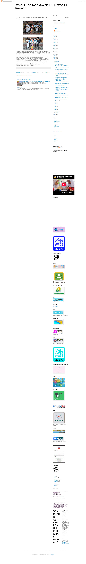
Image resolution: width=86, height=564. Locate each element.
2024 (55, 38)
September (57, 100)
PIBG (55, 125)
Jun (56, 105)
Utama (55, 136)
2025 (55, 36)
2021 (55, 42)
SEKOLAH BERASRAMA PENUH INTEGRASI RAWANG (56, 527)
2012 (55, 55)
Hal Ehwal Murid (57, 121)
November (57, 61)
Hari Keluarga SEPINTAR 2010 (60, 73)
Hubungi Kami (19, 87)
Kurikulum (55, 138)
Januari (56, 112)
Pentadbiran (56, 481)
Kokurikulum (56, 122)
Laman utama (33, 72)
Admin (56, 28)
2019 (55, 45)
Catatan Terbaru (19, 72)
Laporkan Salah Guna (57, 131)
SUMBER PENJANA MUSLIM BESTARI (24, 75)
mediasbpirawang (58, 31)
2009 (55, 114)
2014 (55, 52)
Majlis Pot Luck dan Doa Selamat (60, 93)
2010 (55, 58)
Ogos (56, 102)
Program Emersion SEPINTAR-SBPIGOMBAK (60, 80)
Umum (55, 127)
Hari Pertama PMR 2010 (59, 92)
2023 (55, 39)
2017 (55, 48)
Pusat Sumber (56, 126)
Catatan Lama (47, 72)
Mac (56, 109)
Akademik (55, 120)
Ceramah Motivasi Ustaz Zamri (60, 85)
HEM (55, 139)
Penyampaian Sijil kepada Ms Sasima (61, 69)
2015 (55, 51)
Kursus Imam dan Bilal (59, 64)
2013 (55, 54)
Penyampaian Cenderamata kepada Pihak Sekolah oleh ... (61, 71)
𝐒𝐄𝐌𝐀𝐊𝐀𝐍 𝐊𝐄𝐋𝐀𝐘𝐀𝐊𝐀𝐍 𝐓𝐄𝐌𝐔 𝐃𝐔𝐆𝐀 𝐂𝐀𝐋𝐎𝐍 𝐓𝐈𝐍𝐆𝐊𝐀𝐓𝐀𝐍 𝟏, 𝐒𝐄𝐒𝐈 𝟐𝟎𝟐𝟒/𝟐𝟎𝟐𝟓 (36, 81)
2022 (55, 41)
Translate (61, 147)
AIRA (55, 118)
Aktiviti (55, 135)
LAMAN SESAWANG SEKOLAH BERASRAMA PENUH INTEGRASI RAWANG (60, 23)
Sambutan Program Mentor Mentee (61, 98)
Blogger (52, 554)
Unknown (57, 30)
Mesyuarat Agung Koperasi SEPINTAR (61, 65)
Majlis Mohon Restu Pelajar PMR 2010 (61, 97)
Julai (56, 103)
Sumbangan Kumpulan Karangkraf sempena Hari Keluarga (61, 78)
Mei (56, 106)
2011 (55, 57)
